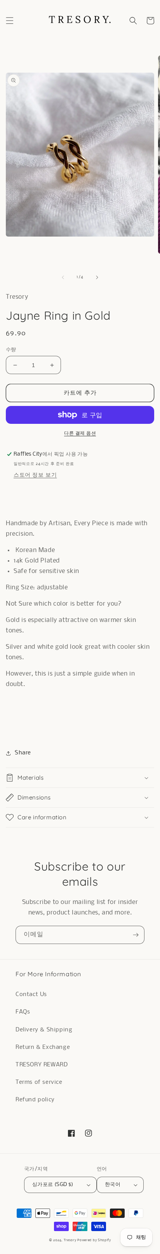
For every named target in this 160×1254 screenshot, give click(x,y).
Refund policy (35, 1100)
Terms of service (39, 1082)
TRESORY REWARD (42, 1065)
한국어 (112, 1185)
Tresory (71, 1240)
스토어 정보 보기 (35, 475)
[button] (9, 20)
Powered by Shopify (94, 1240)
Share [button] (23, 753)
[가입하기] (135, 935)
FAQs (23, 1012)
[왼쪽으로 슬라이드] (62, 277)
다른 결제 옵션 (80, 433)
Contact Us (31, 994)
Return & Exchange (43, 1047)
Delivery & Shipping (44, 1030)
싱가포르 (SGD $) (52, 1185)
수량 (11, 350)
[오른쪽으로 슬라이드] (97, 277)
